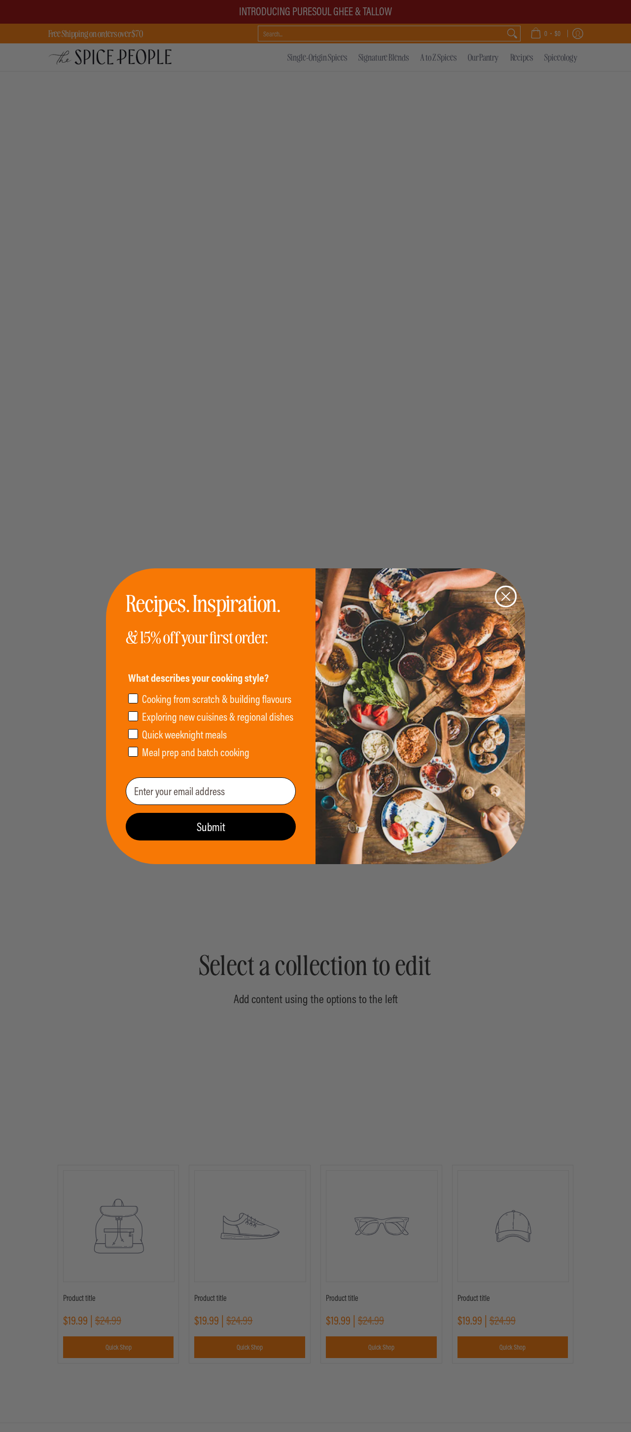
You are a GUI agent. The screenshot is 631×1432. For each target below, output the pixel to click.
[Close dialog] (506, 596)
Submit (211, 826)
